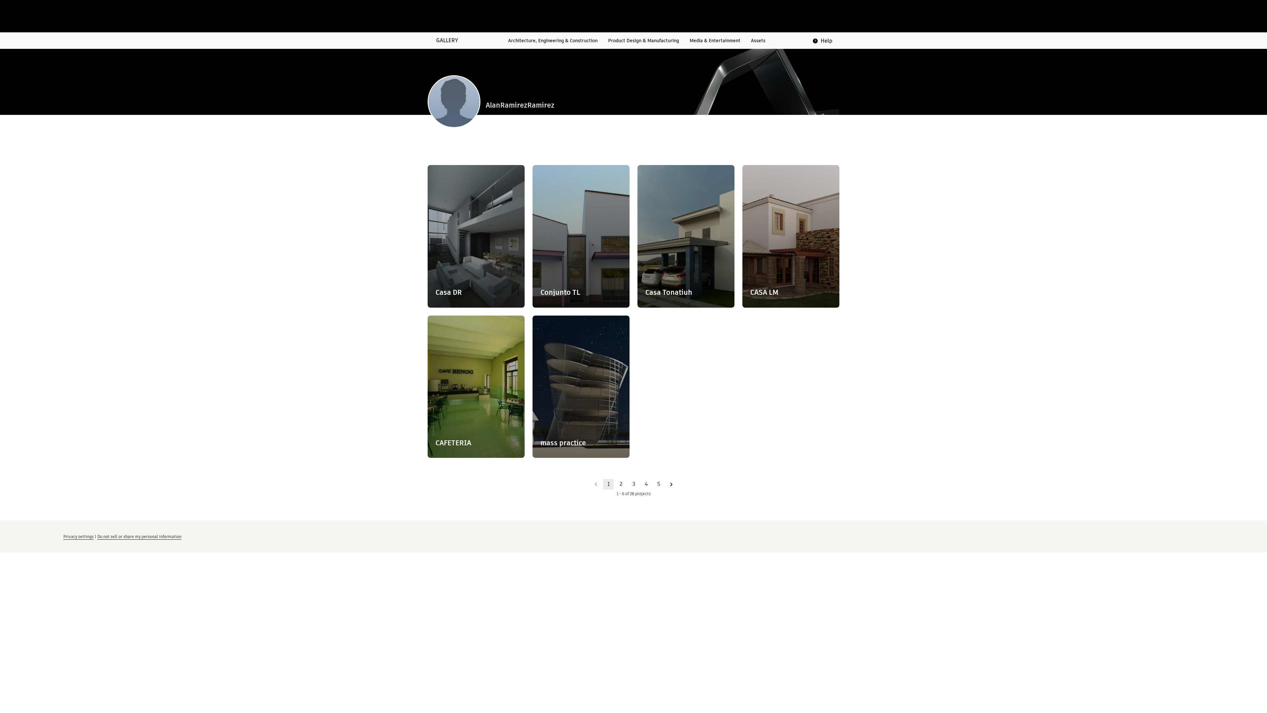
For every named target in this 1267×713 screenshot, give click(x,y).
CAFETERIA (453, 443)
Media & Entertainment (715, 40)
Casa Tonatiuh (668, 292)
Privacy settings (78, 536)
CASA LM (764, 292)
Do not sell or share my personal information (139, 536)
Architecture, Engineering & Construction (553, 40)
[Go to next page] (671, 484)
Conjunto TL (560, 292)
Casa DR (449, 292)
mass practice (563, 443)
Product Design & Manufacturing (643, 40)
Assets (758, 40)
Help (826, 41)
